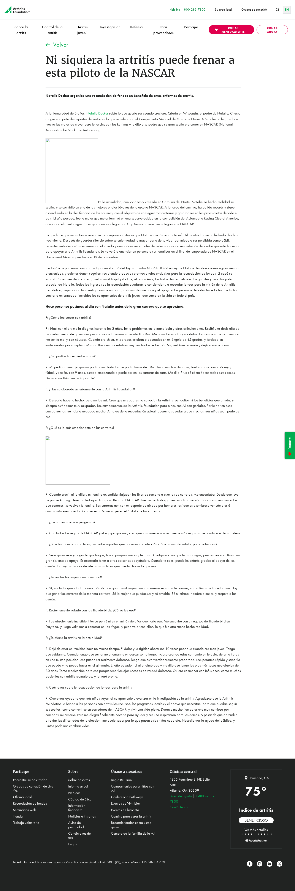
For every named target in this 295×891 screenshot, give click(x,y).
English (73, 844)
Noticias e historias (82, 816)
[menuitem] (21, 29)
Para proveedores (163, 29)
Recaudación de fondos (30, 803)
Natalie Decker (97, 113)
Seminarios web (24, 809)
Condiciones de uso (79, 835)
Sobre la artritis (21, 29)
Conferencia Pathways (127, 796)
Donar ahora (272, 29)
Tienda (18, 816)
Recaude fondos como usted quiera (131, 824)
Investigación (110, 26)
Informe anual (78, 786)
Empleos (74, 792)
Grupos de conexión (254, 9)
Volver (60, 44)
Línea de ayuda (181, 796)
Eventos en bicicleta (125, 809)
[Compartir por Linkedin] (269, 864)
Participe (191, 26)
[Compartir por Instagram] (259, 864)
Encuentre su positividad (30, 779)
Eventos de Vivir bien (126, 803)
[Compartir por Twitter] (279, 864)
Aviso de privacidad (76, 824)
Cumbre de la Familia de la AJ (133, 833)
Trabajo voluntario (26, 822)
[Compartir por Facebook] (249, 864)
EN (287, 9)
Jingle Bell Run (121, 779)
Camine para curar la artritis (131, 816)
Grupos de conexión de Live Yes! (33, 788)
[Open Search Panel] (277, 9)
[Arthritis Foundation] (17, 9)
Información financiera (76, 807)
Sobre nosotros (79, 779)
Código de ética (80, 799)
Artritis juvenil (82, 29)
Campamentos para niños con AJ (132, 788)
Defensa (136, 26)
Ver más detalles (256, 829)
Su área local (223, 9)
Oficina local (22, 796)
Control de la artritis (52, 29)
